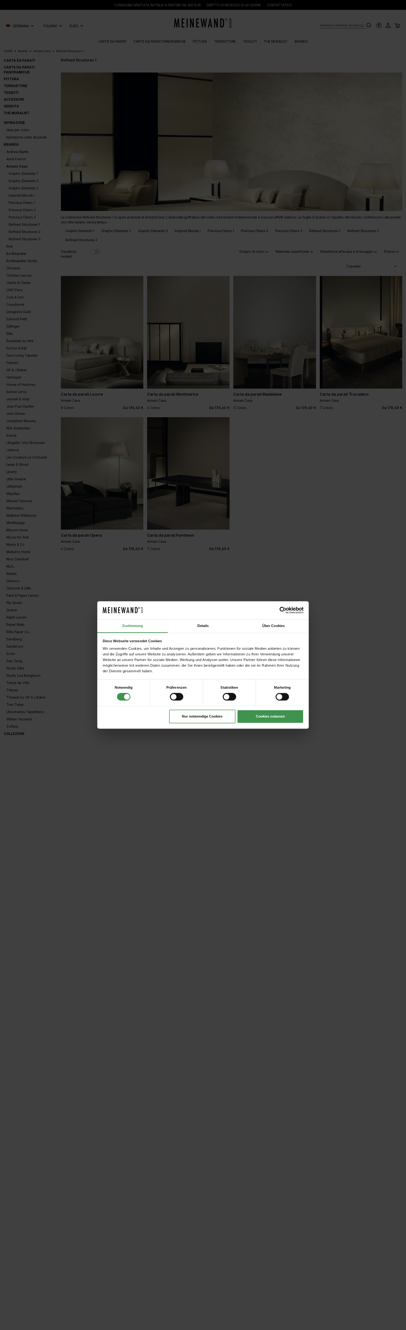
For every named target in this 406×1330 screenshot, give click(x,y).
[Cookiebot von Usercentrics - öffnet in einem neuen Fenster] (283, 610)
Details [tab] (203, 626)
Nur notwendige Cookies (202, 716)
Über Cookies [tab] (273, 626)
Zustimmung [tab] (132, 626)
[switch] (176, 697)
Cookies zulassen (270, 716)
